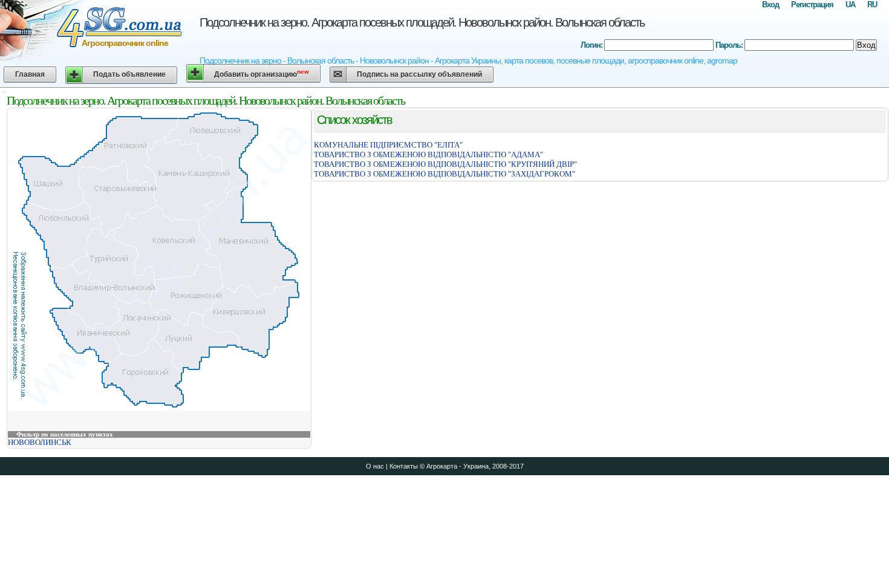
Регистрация (812, 4)
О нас (375, 466)
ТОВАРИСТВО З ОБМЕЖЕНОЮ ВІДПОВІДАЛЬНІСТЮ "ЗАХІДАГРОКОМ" (444, 173)
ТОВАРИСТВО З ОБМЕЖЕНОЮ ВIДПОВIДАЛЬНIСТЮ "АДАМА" (428, 154)
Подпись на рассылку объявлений (419, 74)
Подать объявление (129, 74)
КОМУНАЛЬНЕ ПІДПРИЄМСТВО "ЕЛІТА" (388, 144)
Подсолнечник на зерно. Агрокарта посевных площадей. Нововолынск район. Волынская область (422, 22)
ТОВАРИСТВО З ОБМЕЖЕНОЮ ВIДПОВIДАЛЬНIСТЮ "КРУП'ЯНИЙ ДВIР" (445, 164)
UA (850, 4)
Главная (30, 74)
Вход (770, 4)
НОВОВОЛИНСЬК (39, 442)
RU (872, 4)
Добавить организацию (261, 73)
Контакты (403, 466)
